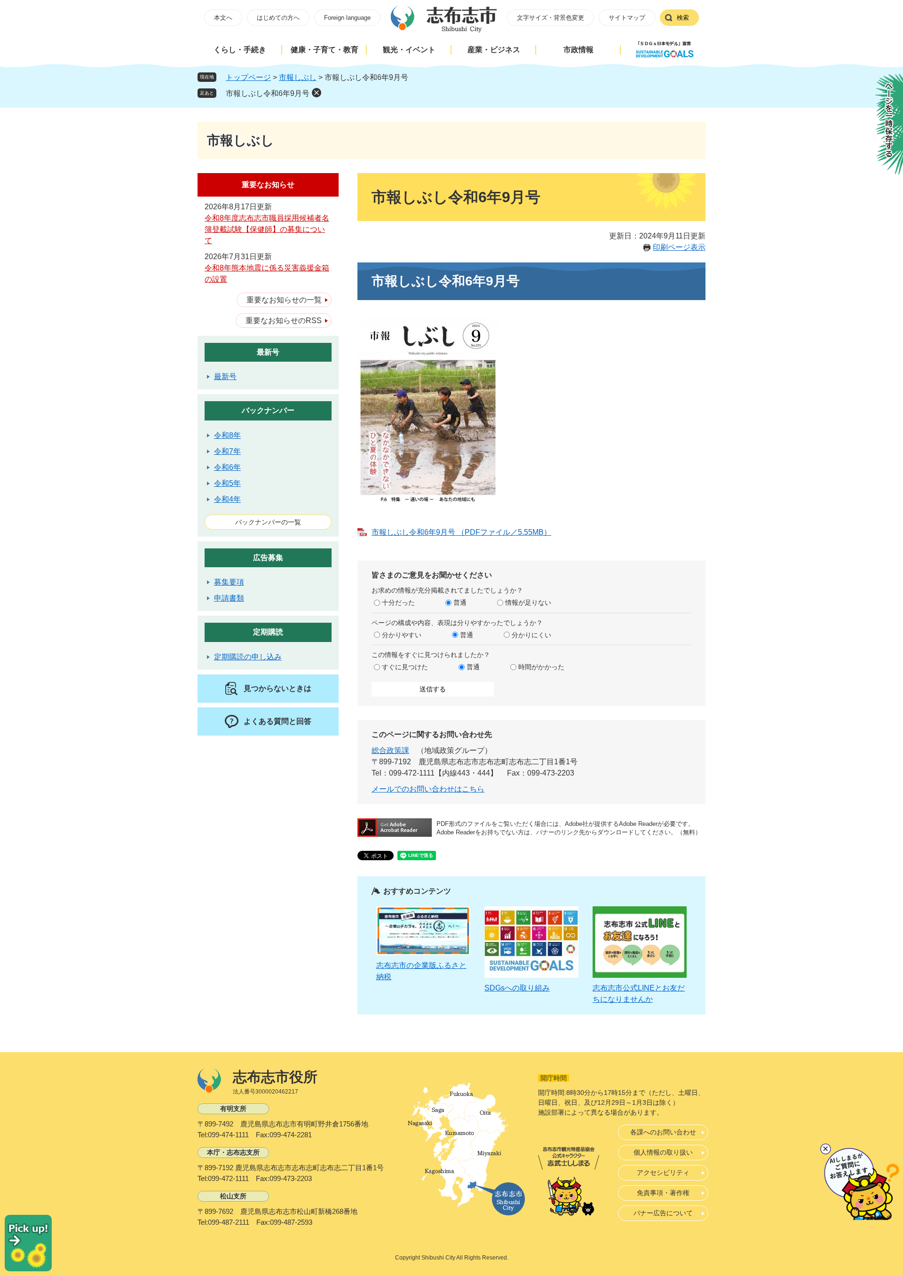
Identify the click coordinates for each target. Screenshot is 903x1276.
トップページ (248, 77)
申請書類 (229, 598)
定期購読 (268, 632)
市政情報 (578, 50)
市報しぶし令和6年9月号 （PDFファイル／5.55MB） (461, 532)
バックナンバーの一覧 (268, 522)
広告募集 (268, 558)
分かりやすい (401, 635)
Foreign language (347, 17)
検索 (683, 17)
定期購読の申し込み (248, 657)
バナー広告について (663, 1213)
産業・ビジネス (493, 50)
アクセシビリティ (663, 1172)
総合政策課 (390, 750)
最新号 (268, 352)
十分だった (398, 602)
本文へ (223, 17)
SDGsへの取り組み (517, 988)
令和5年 (227, 483)
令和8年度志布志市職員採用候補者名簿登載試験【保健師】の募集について (267, 229)
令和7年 (227, 451)
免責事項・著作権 (663, 1193)
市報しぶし (298, 77)
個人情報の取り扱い (663, 1152)
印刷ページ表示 (679, 247)
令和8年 (227, 435)
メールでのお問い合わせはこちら (428, 789)
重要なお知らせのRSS (284, 321)
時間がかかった (541, 667)
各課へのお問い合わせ (663, 1132)
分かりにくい (531, 635)
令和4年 (227, 499)
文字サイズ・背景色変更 (550, 17)
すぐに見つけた (405, 667)
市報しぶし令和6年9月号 (267, 93)
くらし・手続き (240, 50)
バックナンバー (268, 410)
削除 (316, 92)
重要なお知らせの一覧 (284, 300)
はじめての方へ (278, 17)
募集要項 (229, 582)
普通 (460, 602)
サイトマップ (627, 17)
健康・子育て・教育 (324, 50)
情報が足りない (528, 602)
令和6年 (227, 467)
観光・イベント (409, 50)
